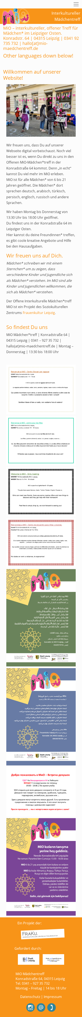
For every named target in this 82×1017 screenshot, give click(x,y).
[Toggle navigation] (76, 4)
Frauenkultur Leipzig (39, 312)
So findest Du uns (27, 326)
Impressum (53, 996)
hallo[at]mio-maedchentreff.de (25, 45)
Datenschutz (30, 996)
